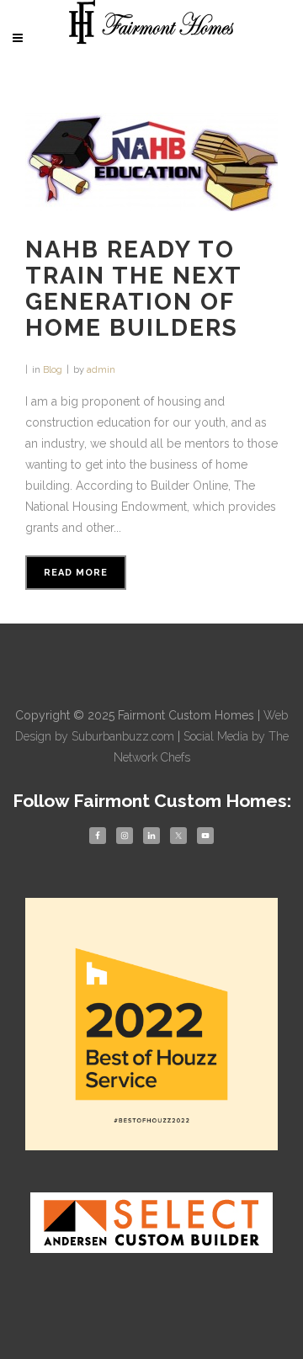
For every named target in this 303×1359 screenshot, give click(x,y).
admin (101, 369)
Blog (52, 369)
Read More (76, 572)
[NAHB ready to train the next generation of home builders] (151, 162)
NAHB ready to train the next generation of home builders (133, 289)
